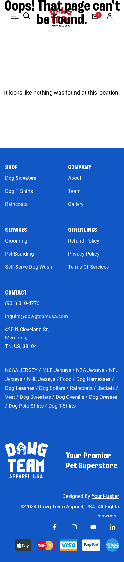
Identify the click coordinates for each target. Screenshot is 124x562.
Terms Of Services (88, 267)
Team (74, 191)
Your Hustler (105, 496)
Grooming (16, 241)
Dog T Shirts (19, 191)
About (74, 178)
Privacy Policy (84, 254)
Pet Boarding (19, 254)
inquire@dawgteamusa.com (36, 316)
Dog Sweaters (20, 178)
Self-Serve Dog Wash (28, 267)
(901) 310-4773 (22, 303)
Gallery (76, 204)
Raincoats (16, 204)
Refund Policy (83, 241)
